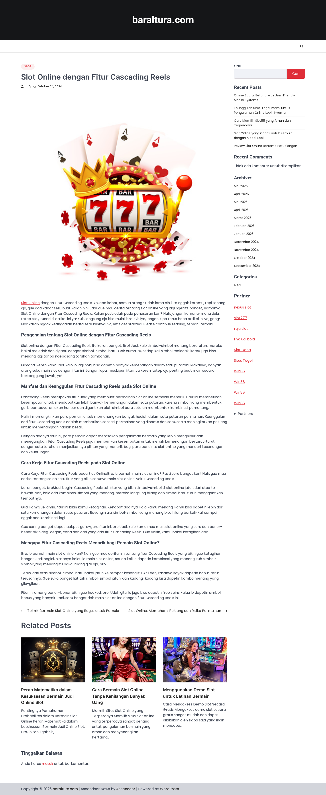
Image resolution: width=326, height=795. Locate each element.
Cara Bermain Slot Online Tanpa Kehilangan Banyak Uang (118, 696)
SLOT (27, 66)
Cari (237, 66)
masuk (47, 763)
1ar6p (28, 86)
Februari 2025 (244, 225)
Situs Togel (243, 360)
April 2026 (241, 193)
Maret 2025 (242, 217)
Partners (245, 413)
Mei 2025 (240, 201)
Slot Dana (242, 349)
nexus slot (242, 307)
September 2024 (247, 265)
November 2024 (246, 249)
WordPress (169, 788)
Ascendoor (125, 788)
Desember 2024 (246, 241)
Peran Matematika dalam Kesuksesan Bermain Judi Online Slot (47, 696)
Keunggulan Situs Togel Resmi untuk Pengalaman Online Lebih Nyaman (262, 110)
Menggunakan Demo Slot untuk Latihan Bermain (189, 693)
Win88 (239, 371)
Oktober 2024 (244, 257)
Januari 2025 (243, 233)
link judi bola (244, 339)
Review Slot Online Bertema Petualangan (265, 146)
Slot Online (30, 302)
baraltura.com (163, 20)
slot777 (240, 317)
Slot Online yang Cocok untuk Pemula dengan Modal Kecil (263, 135)
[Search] (301, 46)
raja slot (241, 328)
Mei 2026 (241, 186)
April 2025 (241, 209)
